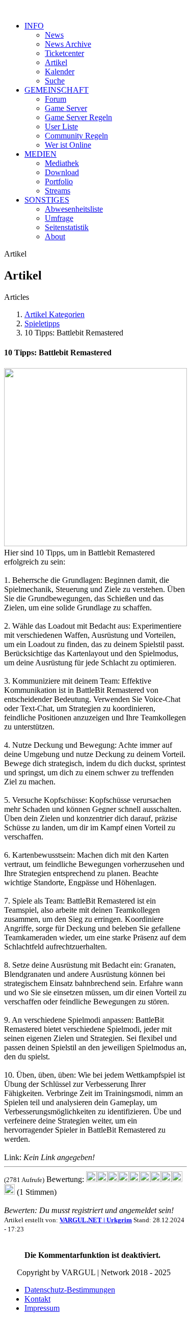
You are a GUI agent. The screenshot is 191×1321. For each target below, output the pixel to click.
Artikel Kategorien (54, 314)
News (54, 35)
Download (62, 172)
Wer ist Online (68, 144)
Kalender (59, 71)
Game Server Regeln (78, 117)
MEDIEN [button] (40, 154)
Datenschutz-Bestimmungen (69, 1289)
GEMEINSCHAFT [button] (56, 90)
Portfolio (59, 181)
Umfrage (59, 218)
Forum (55, 99)
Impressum (42, 1308)
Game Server (66, 108)
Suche (55, 80)
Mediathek (62, 163)
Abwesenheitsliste (74, 209)
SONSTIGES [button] (46, 199)
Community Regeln (76, 135)
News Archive (68, 44)
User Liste (61, 126)
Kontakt (37, 1299)
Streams (57, 190)
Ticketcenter (64, 53)
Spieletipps (42, 323)
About (55, 236)
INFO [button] (34, 25)
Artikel (56, 62)
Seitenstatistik (67, 227)
